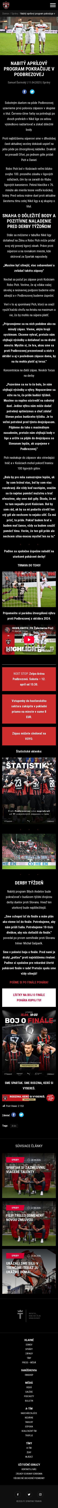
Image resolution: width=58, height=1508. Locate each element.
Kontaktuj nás (29, 1469)
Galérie (29, 1392)
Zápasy (29, 1353)
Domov (5, 13)
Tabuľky (29, 1422)
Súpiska (29, 1426)
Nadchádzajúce (29, 1413)
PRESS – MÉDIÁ (29, 1362)
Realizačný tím (29, 1431)
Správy (14, 13)
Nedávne (29, 1417)
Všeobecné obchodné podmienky (29, 1478)
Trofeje (29, 1435)
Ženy (29, 1452)
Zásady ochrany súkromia (29, 1474)
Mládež (29, 1457)
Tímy (29, 1358)
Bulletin (29, 1401)
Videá (29, 1387)
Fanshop (29, 1375)
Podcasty (29, 1396)
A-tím (14, 1126)
